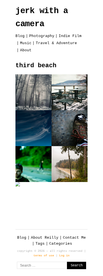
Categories (60, 244)
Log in (64, 255)
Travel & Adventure (56, 43)
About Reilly (44, 238)
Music (25, 43)
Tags (40, 244)
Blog (20, 36)
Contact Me (74, 238)
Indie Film (70, 36)
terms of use (43, 255)
